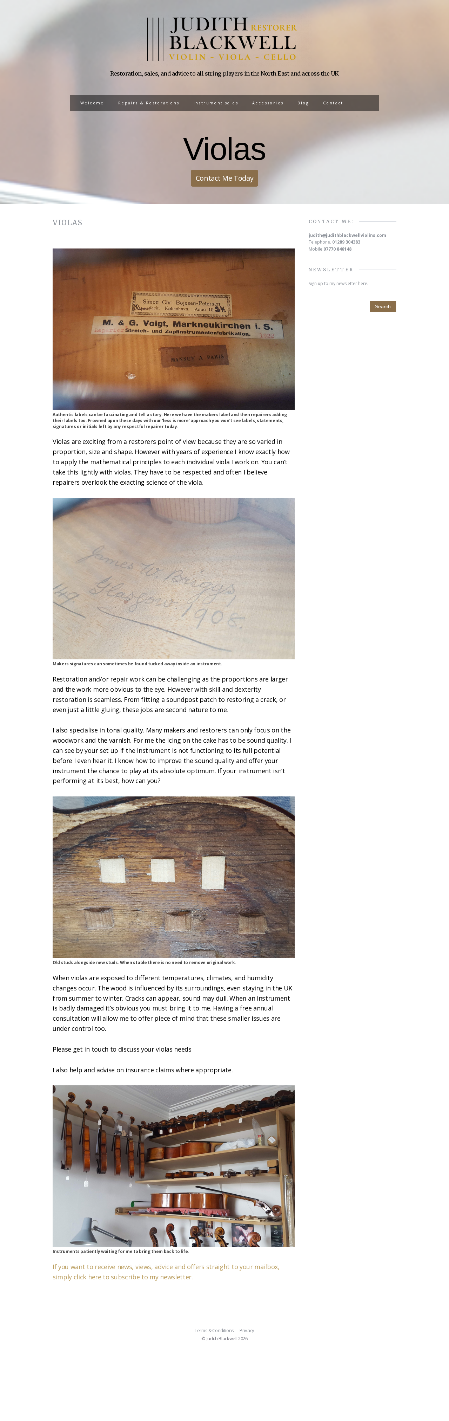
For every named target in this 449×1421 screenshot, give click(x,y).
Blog (303, 102)
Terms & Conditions (214, 1330)
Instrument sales (216, 102)
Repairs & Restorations (149, 102)
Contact (333, 102)
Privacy (247, 1330)
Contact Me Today (225, 178)
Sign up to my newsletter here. (338, 283)
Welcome (92, 102)
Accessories (267, 102)
